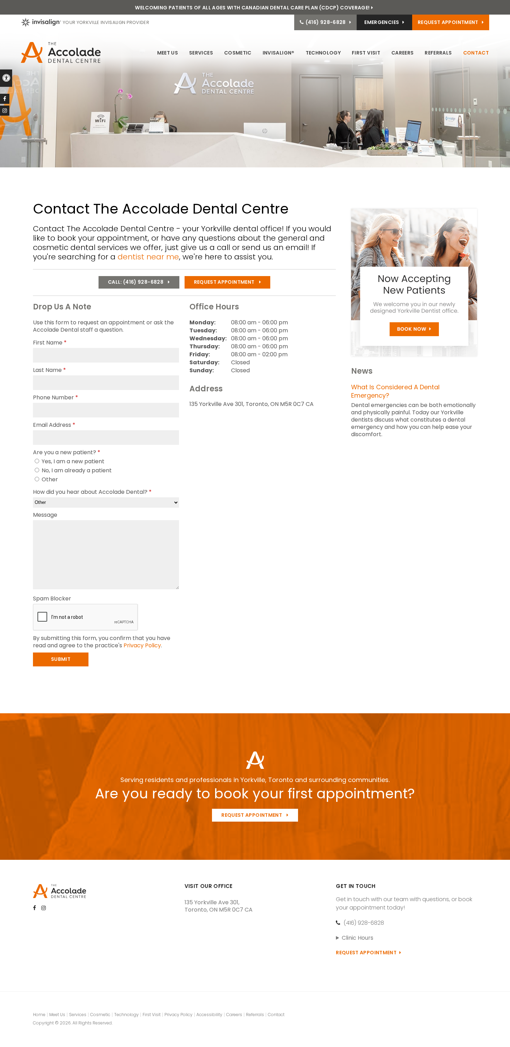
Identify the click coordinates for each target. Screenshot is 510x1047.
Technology (323, 52)
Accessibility (209, 1014)
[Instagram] (4, 111)
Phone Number (55, 397)
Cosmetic (238, 52)
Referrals (438, 52)
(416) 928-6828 (363, 923)
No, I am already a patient (76, 470)
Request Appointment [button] (448, 22)
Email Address (54, 425)
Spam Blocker (52, 598)
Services (201, 52)
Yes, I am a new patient (72, 461)
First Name (50, 342)
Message (45, 514)
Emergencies (381, 22)
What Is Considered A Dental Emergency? (395, 391)
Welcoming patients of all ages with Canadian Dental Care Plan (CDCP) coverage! (252, 8)
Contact (476, 52)
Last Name (49, 370)
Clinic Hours (357, 937)
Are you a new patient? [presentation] (66, 452)
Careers (402, 52)
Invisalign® (279, 52)
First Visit (366, 52)
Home (39, 1014)
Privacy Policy (142, 645)
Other (49, 479)
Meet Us (167, 52)
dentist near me (148, 256)
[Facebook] (4, 99)
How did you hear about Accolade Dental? (92, 492)
